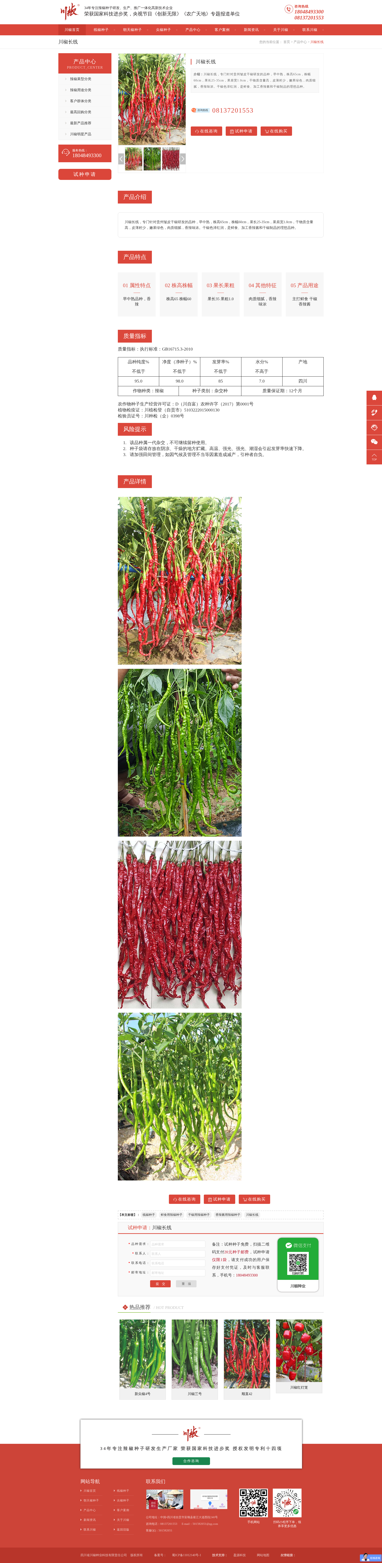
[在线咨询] (374, 427)
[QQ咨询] (374, 397)
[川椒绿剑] (299, 1354)
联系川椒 (309, 30)
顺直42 (194, 1394)
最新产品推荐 (80, 123)
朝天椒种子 (132, 30)
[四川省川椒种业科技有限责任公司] (69, 12)
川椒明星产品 (80, 134)
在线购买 (279, 131)
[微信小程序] (374, 441)
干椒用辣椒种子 (199, 1214)
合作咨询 (191, 1461)
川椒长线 (317, 42)
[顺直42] (194, 1354)
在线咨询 (209, 131)
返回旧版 (123, 1529)
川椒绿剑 (299, 1394)
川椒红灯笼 (246, 1387)
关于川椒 (280, 30)
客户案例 (222, 30)
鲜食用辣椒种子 (171, 1214)
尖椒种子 (163, 30)
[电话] (374, 412)
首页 (286, 42)
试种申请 (84, 174)
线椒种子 (101, 30)
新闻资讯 (251, 30)
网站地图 (263, 1555)
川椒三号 (142, 1394)
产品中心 (193, 30)
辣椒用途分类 (80, 90)
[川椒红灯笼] (246, 1351)
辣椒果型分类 (80, 79)
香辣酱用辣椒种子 (228, 1214)
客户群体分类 (80, 101)
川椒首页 (72, 30)
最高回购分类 (80, 112)
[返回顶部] (374, 456)
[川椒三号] (142, 1354)
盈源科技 (239, 1555)
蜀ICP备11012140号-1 (186, 1555)
